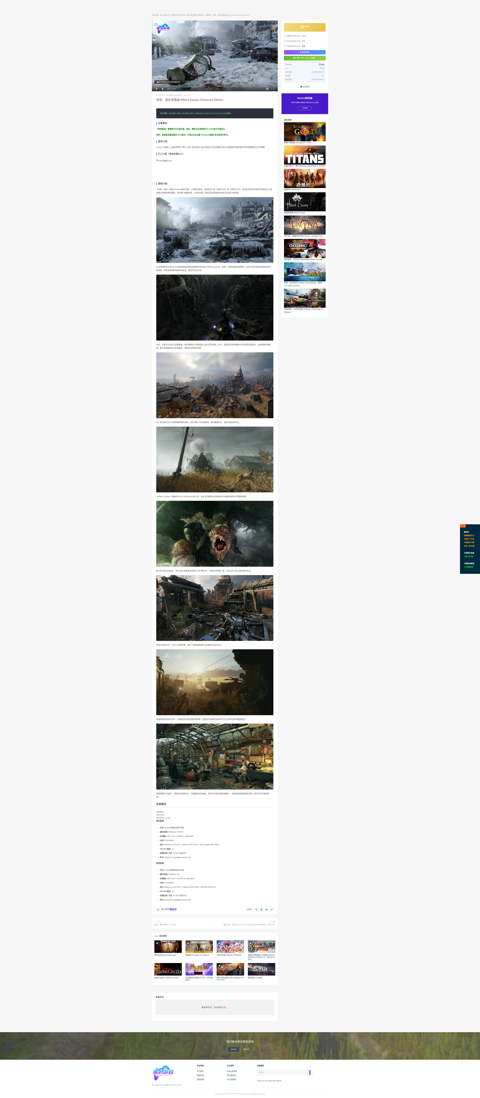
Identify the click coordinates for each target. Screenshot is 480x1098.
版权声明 (200, 1075)
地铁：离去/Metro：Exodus (165, 925)
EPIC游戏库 (231, 1075)
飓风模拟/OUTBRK (255, 978)
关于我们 (200, 1071)
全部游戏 (208, 15)
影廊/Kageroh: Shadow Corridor (166, 978)
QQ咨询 (305, 87)
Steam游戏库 (232, 1071)
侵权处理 (200, 1079)
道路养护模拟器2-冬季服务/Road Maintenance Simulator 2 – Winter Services (261, 957)
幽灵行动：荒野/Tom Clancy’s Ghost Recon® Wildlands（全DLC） (249, 925)
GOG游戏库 (231, 1079)
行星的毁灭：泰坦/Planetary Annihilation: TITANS (304, 166)
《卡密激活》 (469, 567)
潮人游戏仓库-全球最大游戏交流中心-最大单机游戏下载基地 (182, 15)
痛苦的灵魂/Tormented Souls (165, 955)
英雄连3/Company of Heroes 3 (197, 955)
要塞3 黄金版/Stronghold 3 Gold (297, 143)
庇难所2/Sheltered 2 (292, 189)
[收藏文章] (256, 909)
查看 (322, 64)
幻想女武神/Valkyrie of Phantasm (229, 955)
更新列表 (246, 1049)
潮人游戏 (165, 909)
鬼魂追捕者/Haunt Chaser (294, 213)
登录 (224, 1007)
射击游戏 (179, 95)
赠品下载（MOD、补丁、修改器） (304, 58)
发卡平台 (469, 556)
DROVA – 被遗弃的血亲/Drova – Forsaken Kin (303, 236)
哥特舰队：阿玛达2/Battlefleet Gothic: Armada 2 (304, 259)
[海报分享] (271, 909)
